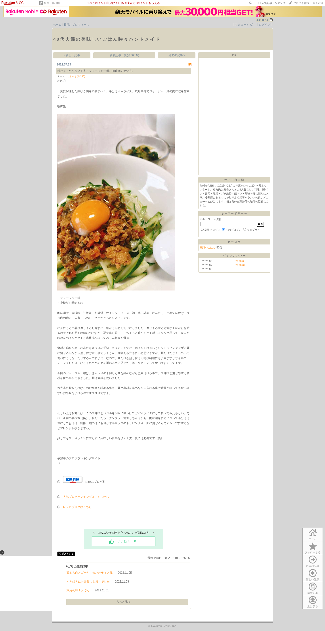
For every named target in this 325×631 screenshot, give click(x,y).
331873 (262, 20)
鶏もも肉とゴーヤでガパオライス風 (90, 572)
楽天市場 (318, 3)
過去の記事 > (176, 55)
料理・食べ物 (52, 3)
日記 (67, 24)
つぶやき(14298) (76, 76)
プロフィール (80, 24)
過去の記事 (312, 566)
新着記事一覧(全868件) (124, 55)
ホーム (57, 24)
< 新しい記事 (71, 55)
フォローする (313, 552)
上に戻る (312, 606)
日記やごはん (208, 247)
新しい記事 (312, 579)
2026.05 (240, 261)
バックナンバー (234, 255)
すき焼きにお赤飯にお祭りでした (88, 581)
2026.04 (240, 265)
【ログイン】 (264, 24)
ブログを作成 (301, 3)
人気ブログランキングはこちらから (86, 496)
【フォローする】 (243, 24)
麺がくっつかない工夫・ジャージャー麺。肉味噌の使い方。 (96, 71)
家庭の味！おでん (78, 590)
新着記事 (312, 592)
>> (271, 3)
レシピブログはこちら (77, 507)
